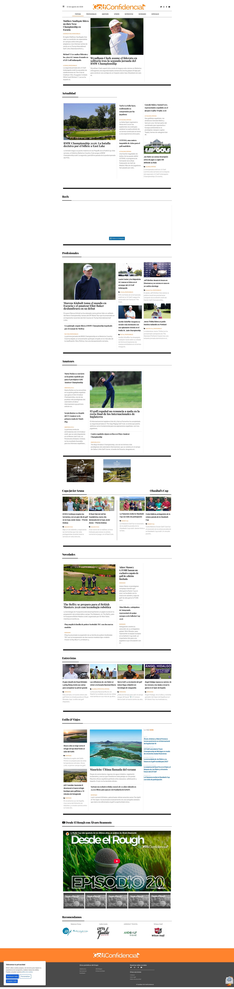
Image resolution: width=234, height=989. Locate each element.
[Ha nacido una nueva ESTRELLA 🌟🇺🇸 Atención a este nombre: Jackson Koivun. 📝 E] (126, 221)
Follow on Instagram (118, 238)
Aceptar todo (12, 981)
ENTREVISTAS (129, 14)
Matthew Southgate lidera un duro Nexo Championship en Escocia (76, 25)
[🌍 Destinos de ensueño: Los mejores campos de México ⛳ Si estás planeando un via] (108, 221)
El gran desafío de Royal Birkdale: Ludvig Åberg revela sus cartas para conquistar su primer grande (75, 685)
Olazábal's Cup (159, 490)
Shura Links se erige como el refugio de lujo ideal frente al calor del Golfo (74, 749)
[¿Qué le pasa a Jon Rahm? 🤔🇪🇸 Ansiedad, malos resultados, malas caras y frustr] (161, 221)
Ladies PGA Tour (149, 328)
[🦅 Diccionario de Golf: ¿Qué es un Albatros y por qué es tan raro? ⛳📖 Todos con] (72, 221)
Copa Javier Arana (73, 490)
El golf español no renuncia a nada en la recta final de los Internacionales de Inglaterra (115, 413)
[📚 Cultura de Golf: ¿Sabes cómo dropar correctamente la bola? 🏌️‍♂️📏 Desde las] (144, 221)
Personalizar (25, 976)
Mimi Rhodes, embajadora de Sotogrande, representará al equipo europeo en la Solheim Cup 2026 (129, 613)
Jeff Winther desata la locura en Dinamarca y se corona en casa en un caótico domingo (156, 283)
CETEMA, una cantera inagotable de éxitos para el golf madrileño (129, 143)
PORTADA (78, 14)
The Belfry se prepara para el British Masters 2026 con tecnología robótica (87, 606)
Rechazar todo (12, 976)
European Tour (67, 33)
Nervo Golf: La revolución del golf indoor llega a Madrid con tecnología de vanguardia (129, 685)
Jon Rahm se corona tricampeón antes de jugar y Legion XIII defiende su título (156, 160)
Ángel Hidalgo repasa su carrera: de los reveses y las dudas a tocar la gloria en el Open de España (158, 685)
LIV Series (65, 65)
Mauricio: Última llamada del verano (113, 769)
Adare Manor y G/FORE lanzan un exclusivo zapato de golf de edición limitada (128, 573)
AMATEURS (105, 14)
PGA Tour (67, 334)
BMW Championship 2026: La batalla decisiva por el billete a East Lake (87, 144)
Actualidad (122, 119)
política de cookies (27, 972)
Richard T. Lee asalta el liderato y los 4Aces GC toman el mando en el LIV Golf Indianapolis (75, 57)
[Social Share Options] (65, 234)
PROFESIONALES (91, 14)
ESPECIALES (155, 14)
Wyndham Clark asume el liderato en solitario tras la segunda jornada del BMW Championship (113, 60)
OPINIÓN (116, 14)
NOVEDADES (142, 14)
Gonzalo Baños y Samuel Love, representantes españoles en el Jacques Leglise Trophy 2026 (156, 107)
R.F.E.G (72, 387)
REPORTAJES (68, 755)
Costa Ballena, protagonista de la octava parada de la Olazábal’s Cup (158, 517)
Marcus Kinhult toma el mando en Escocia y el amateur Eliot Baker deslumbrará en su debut (85, 305)
